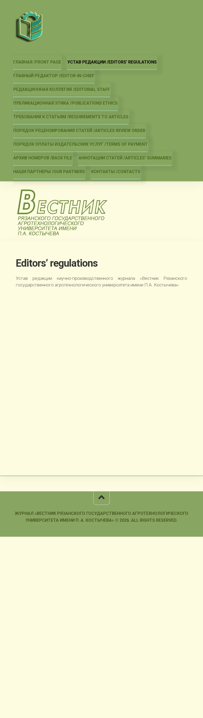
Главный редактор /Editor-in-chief (53, 75)
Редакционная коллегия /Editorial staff (61, 89)
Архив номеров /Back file (42, 157)
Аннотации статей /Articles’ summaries (125, 157)
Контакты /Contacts (115, 171)
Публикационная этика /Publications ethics (65, 103)
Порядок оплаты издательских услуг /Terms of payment (80, 144)
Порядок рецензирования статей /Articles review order (79, 130)
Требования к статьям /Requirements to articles (70, 116)
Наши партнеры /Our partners (49, 171)
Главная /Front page (37, 62)
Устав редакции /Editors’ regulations (112, 62)
